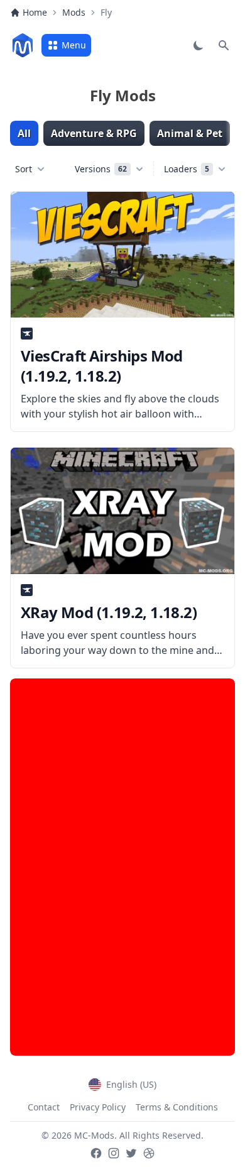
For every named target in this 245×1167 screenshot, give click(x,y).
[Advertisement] (122, 867)
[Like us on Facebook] (96, 1153)
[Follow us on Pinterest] (149, 1153)
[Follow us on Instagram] (113, 1153)
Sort (23, 169)
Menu (74, 45)
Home (35, 12)
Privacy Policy (98, 1107)
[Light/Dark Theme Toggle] (198, 45)
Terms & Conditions (177, 1107)
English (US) (131, 1084)
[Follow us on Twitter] (131, 1153)
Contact (44, 1107)
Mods (73, 12)
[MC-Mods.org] (22, 45)
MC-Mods (94, 1135)
